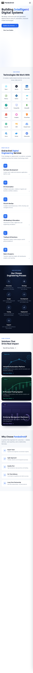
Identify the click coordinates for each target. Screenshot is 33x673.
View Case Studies (8, 30)
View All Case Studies (8, 348)
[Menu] (30, 2)
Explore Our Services (9, 25)
